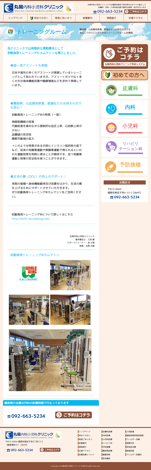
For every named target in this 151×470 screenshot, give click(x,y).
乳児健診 (106, 458)
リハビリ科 (107, 443)
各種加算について (86, 454)
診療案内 (87, 18)
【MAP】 (137, 192)
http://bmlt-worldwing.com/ (31, 219)
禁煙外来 (130, 443)
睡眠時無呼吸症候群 (135, 435)
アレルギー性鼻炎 (134, 454)
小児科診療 (107, 439)
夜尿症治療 (131, 447)
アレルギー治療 (133, 439)
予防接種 (106, 447)
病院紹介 (111, 18)
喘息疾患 (130, 450)
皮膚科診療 (107, 431)
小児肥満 (130, 431)
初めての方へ (41, 18)
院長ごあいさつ (63, 18)
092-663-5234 (110, 11)
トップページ (15, 18)
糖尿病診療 (107, 450)
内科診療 (106, 435)
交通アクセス (136, 18)
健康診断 (106, 454)
